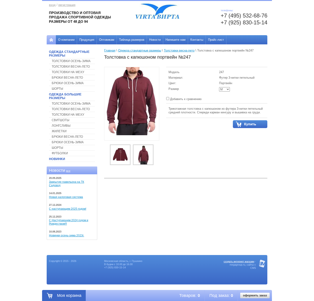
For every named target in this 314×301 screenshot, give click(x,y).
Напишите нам (176, 39)
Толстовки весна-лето (71, 66)
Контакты (196, 39)
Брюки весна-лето (67, 77)
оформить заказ (255, 295)
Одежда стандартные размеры (69, 53)
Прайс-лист (216, 39)
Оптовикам (106, 39)
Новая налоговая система (66, 197)
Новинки (57, 159)
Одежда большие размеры (65, 96)
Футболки (60, 153)
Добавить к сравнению (185, 99)
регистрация (66, 5)
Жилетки (59, 131)
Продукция (86, 39)
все (68, 170)
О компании (66, 39)
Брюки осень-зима (68, 83)
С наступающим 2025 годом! (67, 208)
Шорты (57, 88)
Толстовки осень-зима (71, 61)
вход (52, 5)
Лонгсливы (61, 125)
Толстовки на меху (68, 72)
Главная (109, 50)
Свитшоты (60, 120)
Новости (155, 39)
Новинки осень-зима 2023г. (66, 235)
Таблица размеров (131, 39)
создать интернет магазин (239, 261)
